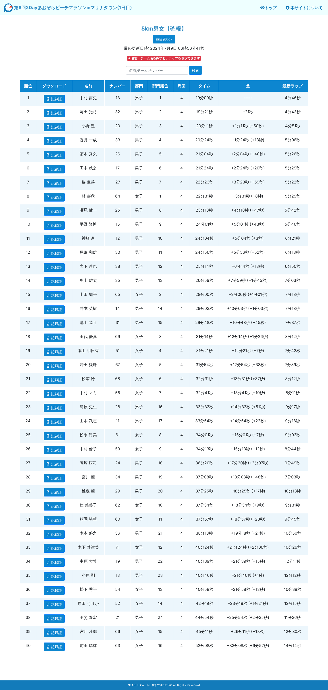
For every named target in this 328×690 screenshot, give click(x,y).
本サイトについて (306, 8)
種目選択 (163, 39)
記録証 (56, 99)
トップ (271, 8)
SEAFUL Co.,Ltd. (139, 685)
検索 (195, 70)
